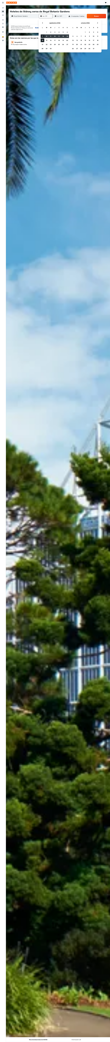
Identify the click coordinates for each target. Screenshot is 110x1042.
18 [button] (59, 40)
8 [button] (46, 36)
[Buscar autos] (3, 15)
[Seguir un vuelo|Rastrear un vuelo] (3, 23)
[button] (3, 3)
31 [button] (93, 48)
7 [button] (42, 36)
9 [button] (50, 36)
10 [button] (55, 36)
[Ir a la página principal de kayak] (11, 3)
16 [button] (50, 40)
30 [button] (51, 48)
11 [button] (58, 36)
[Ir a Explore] (3, 20)
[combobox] (25, 16)
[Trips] (3, 32)
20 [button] (67, 40)
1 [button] (46, 32)
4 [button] (97, 32)
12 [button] (63, 36)
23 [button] (50, 44)
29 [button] (46, 48)
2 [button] (50, 32)
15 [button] (46, 40)
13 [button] (67, 36)
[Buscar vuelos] (3, 8)
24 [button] (55, 44)
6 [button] (67, 32)
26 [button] (63, 44)
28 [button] (42, 48)
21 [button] (42, 44)
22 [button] (46, 44)
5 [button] (63, 32)
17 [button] (54, 40)
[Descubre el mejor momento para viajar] (3, 27)
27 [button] (67, 44)
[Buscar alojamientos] (3, 11)
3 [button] (54, 32)
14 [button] (42, 40)
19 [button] (63, 40)
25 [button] (59, 44)
